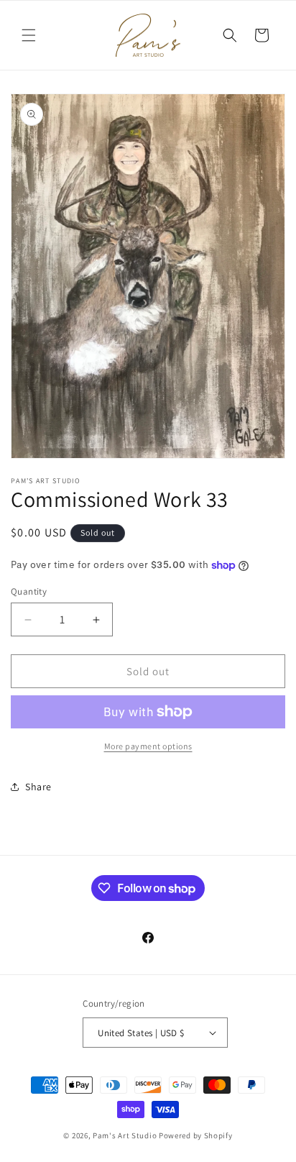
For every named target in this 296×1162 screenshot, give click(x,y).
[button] (29, 35)
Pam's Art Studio (125, 1135)
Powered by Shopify (196, 1135)
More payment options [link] (148, 746)
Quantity (29, 591)
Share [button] (38, 786)
